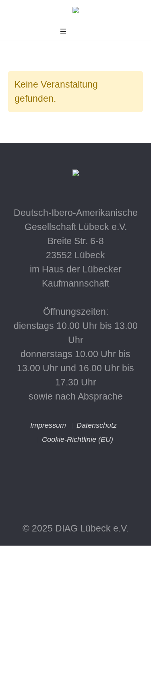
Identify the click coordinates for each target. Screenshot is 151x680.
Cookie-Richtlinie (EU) (77, 439)
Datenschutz (97, 425)
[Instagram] (57, 483)
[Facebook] (76, 483)
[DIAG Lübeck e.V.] (75, 12)
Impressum (48, 425)
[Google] (94, 483)
